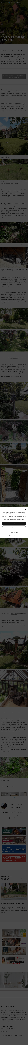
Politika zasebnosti (13, 535)
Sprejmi (14, 523)
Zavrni (14, 528)
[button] (25, 509)
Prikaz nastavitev (14, 532)
